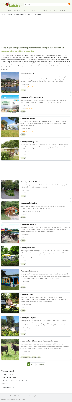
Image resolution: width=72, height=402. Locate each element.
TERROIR (63, 11)
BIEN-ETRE (35, 11)
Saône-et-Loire (13, 381)
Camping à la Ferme (8, 374)
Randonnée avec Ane (25, 357)
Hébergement (20, 14)
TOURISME (53, 11)
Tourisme (10, 14)
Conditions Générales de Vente (16, 396)
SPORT (26, 11)
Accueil (3, 14)
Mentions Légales (32, 396)
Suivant (41, 364)
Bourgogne (38, 14)
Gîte (39, 357)
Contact (3, 396)
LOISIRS (8, 11)
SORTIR (44, 11)
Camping (29, 14)
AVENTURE (17, 11)
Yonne (23, 381)
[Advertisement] (36, 30)
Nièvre (4, 381)
